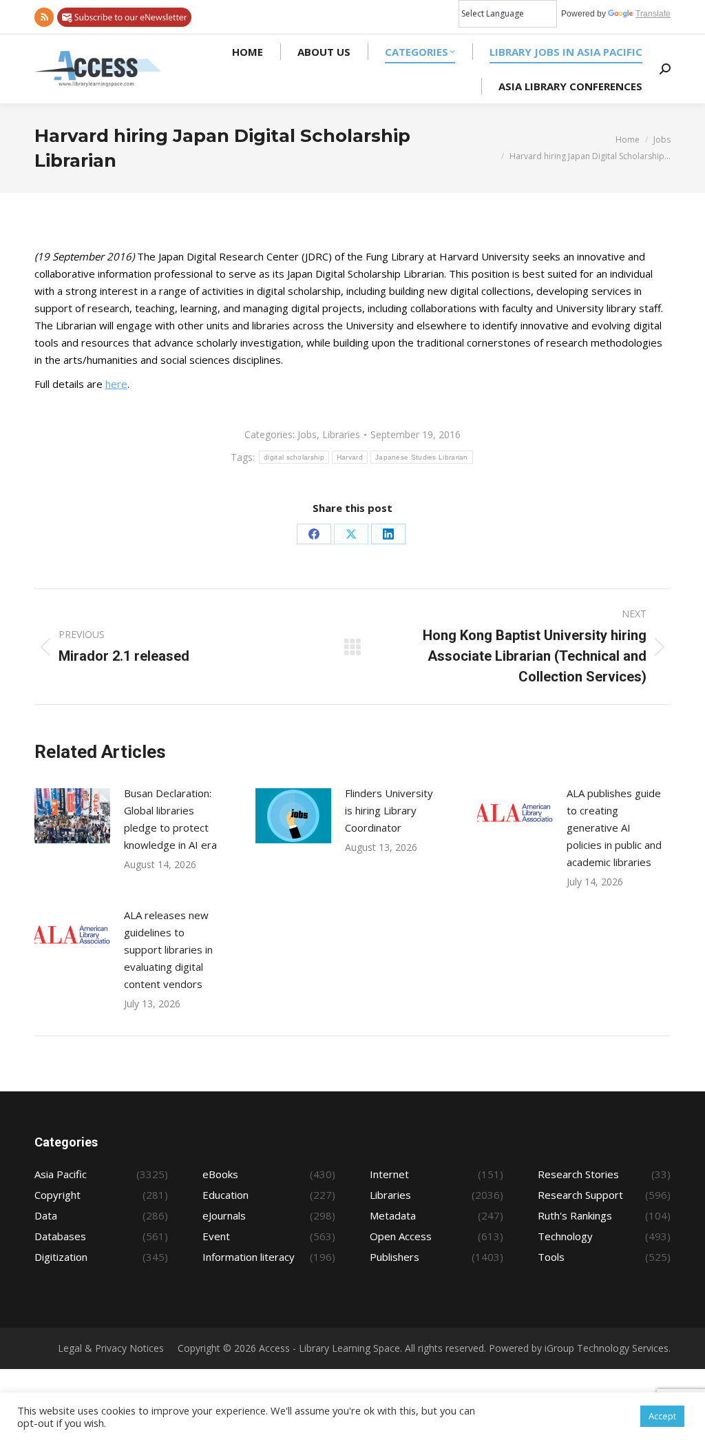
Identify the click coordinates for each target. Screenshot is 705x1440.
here (116, 384)
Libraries (341, 434)
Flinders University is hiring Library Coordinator (389, 810)
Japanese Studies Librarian (421, 457)
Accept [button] (662, 1416)
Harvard (350, 457)
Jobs (307, 434)
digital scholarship (294, 457)
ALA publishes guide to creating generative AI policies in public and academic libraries (614, 827)
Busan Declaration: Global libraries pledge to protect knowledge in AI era (170, 819)
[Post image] (72, 815)
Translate (653, 14)
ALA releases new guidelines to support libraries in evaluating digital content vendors (168, 949)
